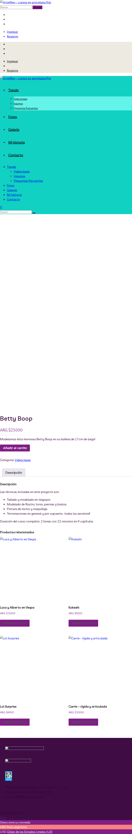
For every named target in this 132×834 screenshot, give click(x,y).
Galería (13, 129)
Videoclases (20, 99)
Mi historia (16, 142)
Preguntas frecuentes (26, 108)
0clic (3, 818)
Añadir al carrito (15, 448)
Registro (12, 36)
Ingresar (12, 32)
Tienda (13, 90)
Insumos (18, 103)
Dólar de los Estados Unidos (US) (29, 832)
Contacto (15, 155)
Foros (12, 117)
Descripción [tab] (14, 473)
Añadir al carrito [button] (14, 623)
